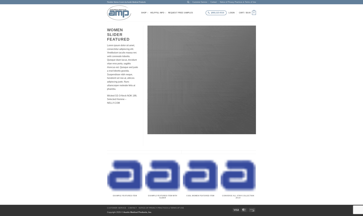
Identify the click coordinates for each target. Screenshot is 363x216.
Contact (213, 2)
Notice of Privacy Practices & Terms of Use (238, 2)
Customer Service (199, 2)
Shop (143, 13)
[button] (232, 13)
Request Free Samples (180, 13)
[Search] (188, 2)
